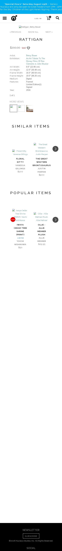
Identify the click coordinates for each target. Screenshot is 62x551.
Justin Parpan (42, 170)
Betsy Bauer (31, 55)
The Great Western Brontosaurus (42, 162)
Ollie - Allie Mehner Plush (41, 230)
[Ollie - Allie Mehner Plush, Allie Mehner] (42, 217)
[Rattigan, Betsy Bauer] (30, 27)
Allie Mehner (41, 239)
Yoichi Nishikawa (20, 243)
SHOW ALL (33, 32)
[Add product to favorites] (28, 48)
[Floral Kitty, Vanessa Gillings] (20, 152)
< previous (15, 32)
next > (49, 32)
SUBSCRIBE (31, 536)
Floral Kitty (20, 160)
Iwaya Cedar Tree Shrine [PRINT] (20, 230)
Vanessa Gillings (20, 167)
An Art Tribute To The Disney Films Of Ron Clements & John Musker (37, 61)
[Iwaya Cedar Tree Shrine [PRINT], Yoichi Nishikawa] (20, 215)
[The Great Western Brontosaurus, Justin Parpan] (42, 149)
